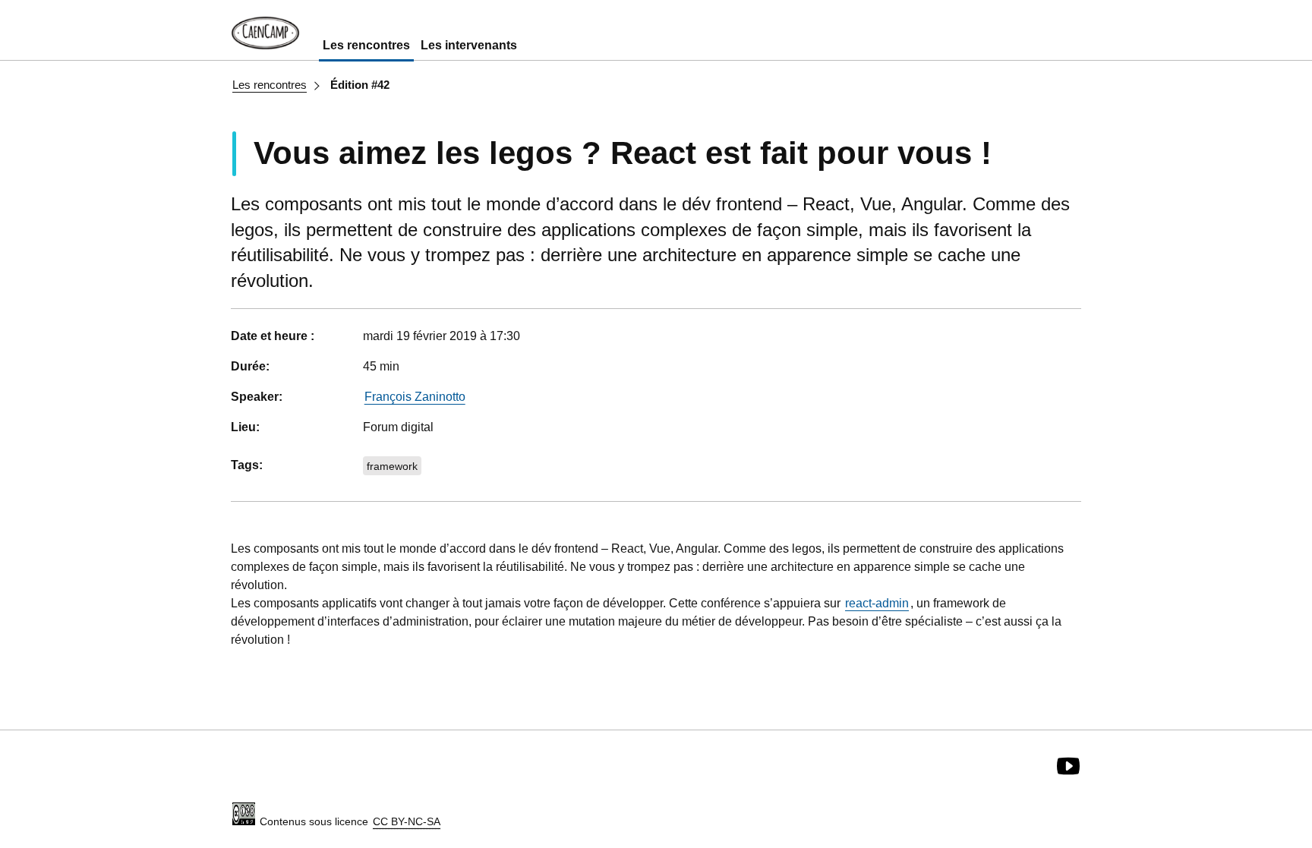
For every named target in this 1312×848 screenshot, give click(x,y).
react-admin (877, 603)
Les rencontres (366, 45)
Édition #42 (360, 84)
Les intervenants (469, 45)
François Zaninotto (414, 396)
